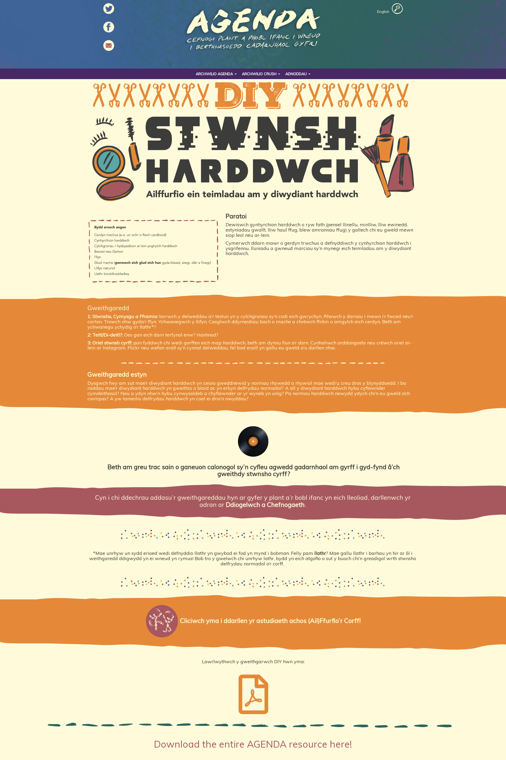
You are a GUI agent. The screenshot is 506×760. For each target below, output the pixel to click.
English (383, 11)
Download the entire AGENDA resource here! (253, 744)
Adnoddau (296, 73)
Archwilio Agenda (215, 73)
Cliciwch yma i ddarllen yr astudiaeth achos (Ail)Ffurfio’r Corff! (270, 620)
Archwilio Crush (260, 73)
